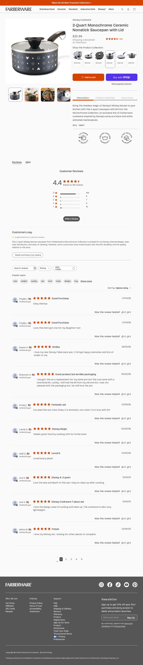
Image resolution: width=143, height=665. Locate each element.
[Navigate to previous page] (71, 557)
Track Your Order (61, 631)
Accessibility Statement (35, 610)
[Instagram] (101, 584)
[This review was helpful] (123, 312)
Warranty (58, 614)
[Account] (128, 9)
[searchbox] (22, 268)
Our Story (10, 603)
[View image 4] (64, 95)
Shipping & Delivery (62, 609)
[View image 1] (15, 95)
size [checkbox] (15, 281)
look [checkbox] (50, 281)
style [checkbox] (58, 281)
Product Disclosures (59, 626)
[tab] (83, 98)
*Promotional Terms (63, 634)
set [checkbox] (42, 281)
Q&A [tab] (28, 162)
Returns (57, 611)
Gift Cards (10, 609)
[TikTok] (118, 584)
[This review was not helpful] (128, 312)
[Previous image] (8, 94)
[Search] (122, 9)
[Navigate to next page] (71, 561)
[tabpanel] (105, 115)
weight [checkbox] (24, 281)
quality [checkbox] (34, 281)
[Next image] (67, 94)
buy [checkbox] (76, 281)
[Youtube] (126, 584)
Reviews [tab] (17, 162)
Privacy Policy (36, 603)
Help (56, 606)
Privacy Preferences (59, 638)
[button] (71, 245)
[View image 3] (48, 95)
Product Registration (59, 618)
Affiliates (10, 606)
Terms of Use (36, 606)
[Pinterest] (134, 584)
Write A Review (71, 219)
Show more (86, 281)
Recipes (9, 611)
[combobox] (44, 268)
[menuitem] (111, 9)
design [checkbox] (68, 281)
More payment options (122, 84)
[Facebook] (109, 584)
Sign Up (131, 617)
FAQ (55, 603)
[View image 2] (32, 95)
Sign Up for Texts (61, 622)
